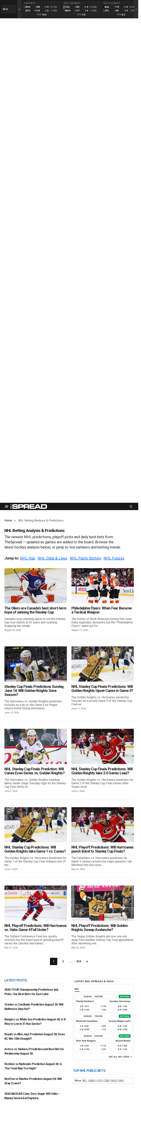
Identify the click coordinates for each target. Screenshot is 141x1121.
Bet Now (124, 996)
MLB (114, 1080)
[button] (6, 506)
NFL (84, 1080)
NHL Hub (27, 558)
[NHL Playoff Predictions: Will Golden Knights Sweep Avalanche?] (102, 903)
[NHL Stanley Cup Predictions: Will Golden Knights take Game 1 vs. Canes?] (35, 824)
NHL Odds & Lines (52, 558)
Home (8, 520)
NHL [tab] (77, 989)
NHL (121, 1080)
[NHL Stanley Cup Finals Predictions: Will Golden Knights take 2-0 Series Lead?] (102, 746)
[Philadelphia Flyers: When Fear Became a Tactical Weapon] (102, 585)
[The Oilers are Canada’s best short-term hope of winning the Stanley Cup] (35, 585)
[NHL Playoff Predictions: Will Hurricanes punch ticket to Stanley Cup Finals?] (102, 824)
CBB (106, 1080)
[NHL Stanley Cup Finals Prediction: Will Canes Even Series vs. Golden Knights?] (35, 746)
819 (79, 961)
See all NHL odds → (120, 1056)
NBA (92, 1080)
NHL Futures (114, 558)
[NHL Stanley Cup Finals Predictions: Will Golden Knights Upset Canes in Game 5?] (102, 664)
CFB (99, 1080)
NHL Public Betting (85, 558)
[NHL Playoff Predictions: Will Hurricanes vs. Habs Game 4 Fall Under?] (35, 903)
